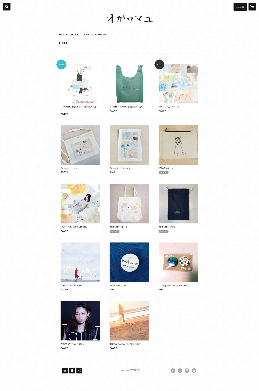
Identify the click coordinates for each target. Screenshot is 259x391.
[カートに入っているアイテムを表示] (252, 6)
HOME (63, 34)
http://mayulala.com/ (194, 370)
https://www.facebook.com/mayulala (173, 370)
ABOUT (75, 34)
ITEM (86, 34)
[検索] (6, 6)
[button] (240, 7)
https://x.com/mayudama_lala (180, 370)
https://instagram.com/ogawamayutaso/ (187, 370)
